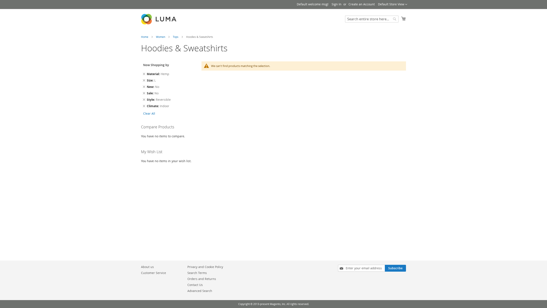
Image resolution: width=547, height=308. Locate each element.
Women (161, 36)
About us (147, 267)
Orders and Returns (201, 279)
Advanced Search (199, 291)
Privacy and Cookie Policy (205, 267)
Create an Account (361, 4)
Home (145, 36)
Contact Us (195, 285)
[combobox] (371, 19)
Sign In (336, 4)
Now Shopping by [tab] (156, 65)
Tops (176, 36)
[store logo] (159, 19)
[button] (392, 4)
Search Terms (197, 273)
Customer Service (153, 273)
